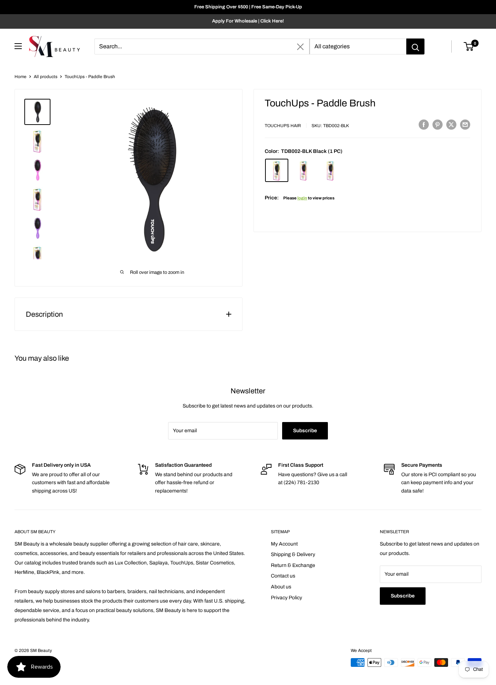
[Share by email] (465, 124)
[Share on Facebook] (424, 124)
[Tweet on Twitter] (451, 124)
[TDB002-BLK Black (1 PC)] (276, 170)
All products (45, 76)
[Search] (415, 46)
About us (281, 586)
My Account (284, 544)
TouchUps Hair (283, 125)
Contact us (283, 576)
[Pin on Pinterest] (437, 124)
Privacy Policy (286, 597)
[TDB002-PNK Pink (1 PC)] (303, 170)
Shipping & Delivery (293, 554)
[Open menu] (18, 46)
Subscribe (305, 430)
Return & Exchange (293, 565)
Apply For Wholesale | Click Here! (248, 21)
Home (21, 76)
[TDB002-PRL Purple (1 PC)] (330, 170)
